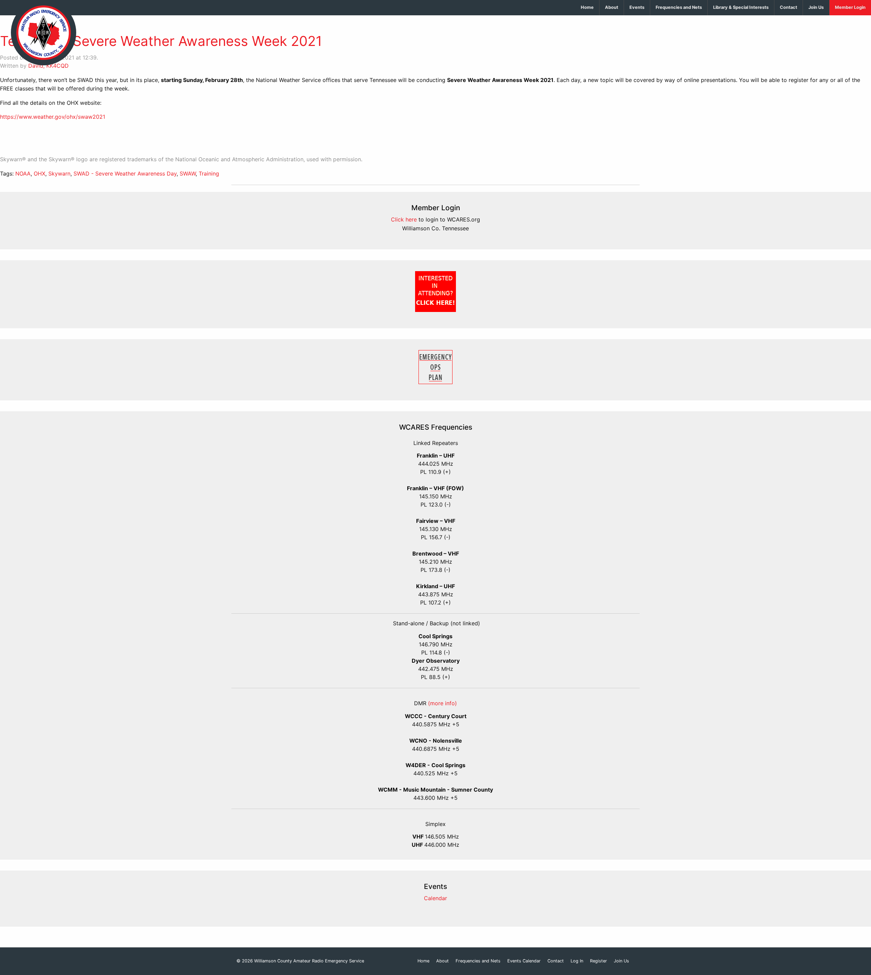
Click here (404, 219)
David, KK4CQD (48, 65)
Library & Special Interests (741, 7)
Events (636, 7)
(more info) (442, 703)
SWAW (188, 173)
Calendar (435, 898)
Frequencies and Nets (679, 7)
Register (598, 961)
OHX (39, 173)
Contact (788, 7)
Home (587, 7)
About (611, 7)
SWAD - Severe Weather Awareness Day (125, 173)
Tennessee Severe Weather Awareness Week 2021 (161, 41)
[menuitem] (587, 7)
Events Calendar (524, 961)
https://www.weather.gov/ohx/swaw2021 (52, 116)
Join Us (816, 7)
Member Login (850, 7)
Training (209, 173)
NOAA (23, 173)
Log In (577, 961)
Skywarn (59, 173)
